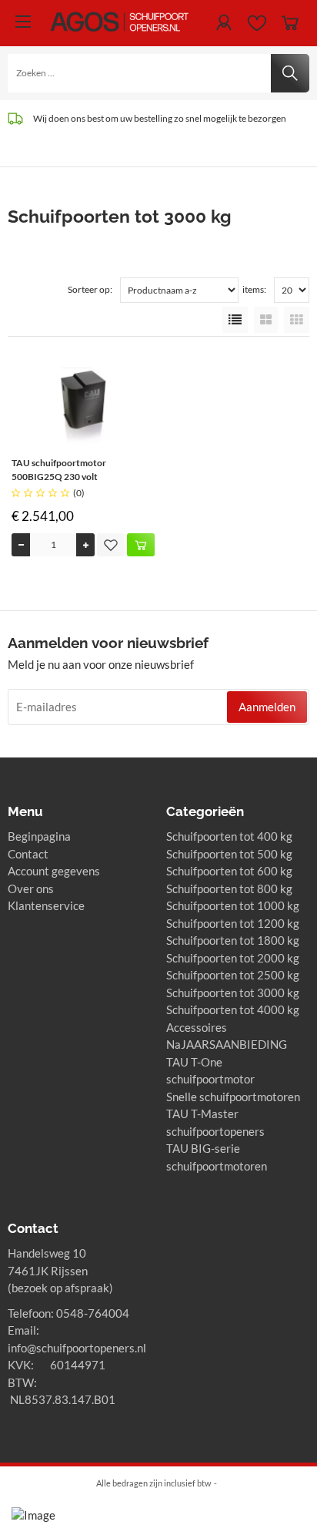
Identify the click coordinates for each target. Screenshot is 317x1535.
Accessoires (196, 1027)
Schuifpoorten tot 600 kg (229, 871)
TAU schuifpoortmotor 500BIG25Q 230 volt (59, 469)
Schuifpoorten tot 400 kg (229, 836)
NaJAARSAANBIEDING (226, 1044)
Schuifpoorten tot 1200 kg (232, 923)
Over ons (31, 888)
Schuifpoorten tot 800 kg (229, 888)
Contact (28, 854)
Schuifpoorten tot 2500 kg (232, 975)
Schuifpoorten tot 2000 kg (232, 958)
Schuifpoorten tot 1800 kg (232, 940)
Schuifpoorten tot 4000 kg (232, 1009)
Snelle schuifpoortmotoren (233, 1096)
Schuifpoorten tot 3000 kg (232, 992)
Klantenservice (46, 905)
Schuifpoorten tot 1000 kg (232, 905)
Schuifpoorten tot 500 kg (229, 854)
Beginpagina (39, 836)
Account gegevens (54, 871)
